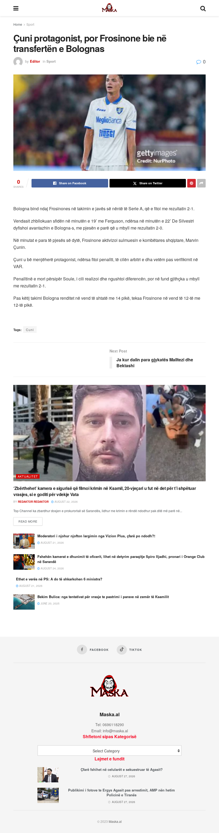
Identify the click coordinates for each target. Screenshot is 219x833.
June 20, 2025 (50, 603)
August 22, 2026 (66, 502)
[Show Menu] (15, 8)
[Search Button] (203, 8)
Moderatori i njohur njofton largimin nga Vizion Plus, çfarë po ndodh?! (96, 535)
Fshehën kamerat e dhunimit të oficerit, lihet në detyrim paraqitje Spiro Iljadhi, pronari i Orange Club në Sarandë (121, 559)
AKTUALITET (28, 476)
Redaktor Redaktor (33, 502)
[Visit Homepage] (109, 8)
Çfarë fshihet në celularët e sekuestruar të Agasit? (122, 769)
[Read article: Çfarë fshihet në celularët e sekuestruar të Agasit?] (48, 774)
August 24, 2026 (52, 568)
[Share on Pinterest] (191, 183)
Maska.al (115, 821)
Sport (30, 24)
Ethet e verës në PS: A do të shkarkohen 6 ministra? (59, 578)
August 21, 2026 (52, 543)
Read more (30, 521)
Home (17, 24)
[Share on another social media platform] (201, 183)
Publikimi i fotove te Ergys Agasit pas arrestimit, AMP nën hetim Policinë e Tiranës (121, 792)
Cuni (30, 329)
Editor (35, 61)
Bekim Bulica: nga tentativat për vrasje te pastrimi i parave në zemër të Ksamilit (103, 596)
